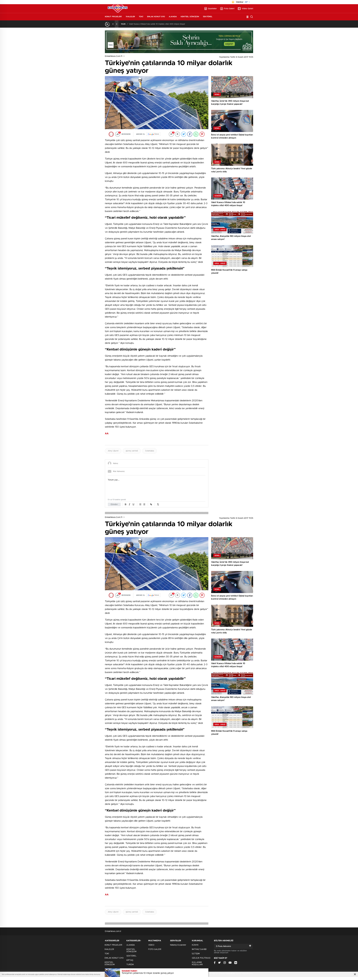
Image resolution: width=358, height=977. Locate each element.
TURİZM (130, 965)
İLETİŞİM (196, 954)
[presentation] (113, 24)
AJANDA (173, 17)
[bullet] (144, 504)
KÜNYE (195, 945)
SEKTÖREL (207, 17)
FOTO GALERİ (154, 949)
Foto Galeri (229, 9)
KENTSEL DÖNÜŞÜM (190, 17)
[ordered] (140, 504)
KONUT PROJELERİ (113, 17)
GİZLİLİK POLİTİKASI (201, 958)
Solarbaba (149, 451)
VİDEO (151, 945)
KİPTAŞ (129, 960)
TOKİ (141, 17)
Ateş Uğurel (113, 451)
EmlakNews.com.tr (114, 56)
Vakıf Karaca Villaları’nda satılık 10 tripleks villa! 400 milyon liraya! (157, 24)
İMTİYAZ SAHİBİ (199, 949)
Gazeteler (212, 9)
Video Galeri (247, 9)
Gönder (114, 504)
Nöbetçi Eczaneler (178, 945)
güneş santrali (132, 451)
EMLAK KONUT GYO (156, 17)
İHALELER (130, 17)
